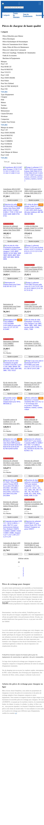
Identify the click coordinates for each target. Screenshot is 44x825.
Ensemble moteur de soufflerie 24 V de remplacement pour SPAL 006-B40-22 (12, 422)
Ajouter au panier (12, 200)
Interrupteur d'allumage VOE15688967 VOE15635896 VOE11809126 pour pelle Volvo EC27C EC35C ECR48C (12, 343)
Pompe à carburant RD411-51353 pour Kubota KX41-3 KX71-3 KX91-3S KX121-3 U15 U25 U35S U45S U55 (33, 269)
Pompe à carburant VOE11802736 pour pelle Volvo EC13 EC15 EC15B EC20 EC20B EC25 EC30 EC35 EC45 (33, 306)
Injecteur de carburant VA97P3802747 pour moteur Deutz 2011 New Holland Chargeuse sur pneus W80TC (32, 545)
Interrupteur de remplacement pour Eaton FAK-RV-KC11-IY (12, 306)
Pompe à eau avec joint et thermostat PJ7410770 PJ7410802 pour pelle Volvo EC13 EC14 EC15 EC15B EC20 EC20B (33, 385)
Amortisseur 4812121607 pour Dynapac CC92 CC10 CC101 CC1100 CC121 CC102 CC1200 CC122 (12, 191)
